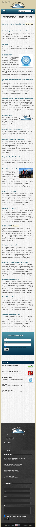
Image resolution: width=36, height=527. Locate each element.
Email (6, 342)
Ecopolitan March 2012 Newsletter (12, 129)
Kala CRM (30, 525)
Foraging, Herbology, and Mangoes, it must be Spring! (17, 98)
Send (6, 518)
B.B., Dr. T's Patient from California (13, 464)
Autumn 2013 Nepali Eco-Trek (11, 279)
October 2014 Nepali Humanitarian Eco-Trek (15, 262)
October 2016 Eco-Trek (9, 191)
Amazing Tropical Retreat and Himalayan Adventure (17, 31)
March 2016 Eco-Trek (8, 297)
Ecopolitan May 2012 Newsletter (11, 157)
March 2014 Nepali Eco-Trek (10, 169)
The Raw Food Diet (7, 390)
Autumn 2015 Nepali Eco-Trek (11, 314)
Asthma (4, 384)
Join (6, 349)
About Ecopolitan (7, 115)
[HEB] (19, 525)
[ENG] (16, 525)
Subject (5, 501)
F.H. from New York (9, 476)
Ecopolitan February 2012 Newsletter (13, 139)
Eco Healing (5, 45)
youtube (9, 1)
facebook (6, 1)
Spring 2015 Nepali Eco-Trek (10, 245)
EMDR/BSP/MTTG (7, 55)
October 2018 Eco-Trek (9, 209)
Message (6, 505)
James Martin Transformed (11, 470)
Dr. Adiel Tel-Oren (10, 525)
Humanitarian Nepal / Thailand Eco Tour (17, 24)
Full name (6, 338)
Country (6, 496)
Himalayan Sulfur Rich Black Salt (11, 371)
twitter (3, 1)
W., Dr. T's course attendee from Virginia (14, 458)
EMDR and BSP (10, 226)
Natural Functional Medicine (10, 365)
